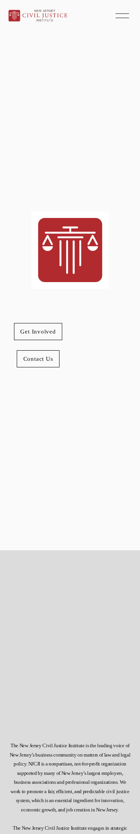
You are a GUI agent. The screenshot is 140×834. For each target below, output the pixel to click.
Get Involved (38, 331)
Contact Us (38, 358)
